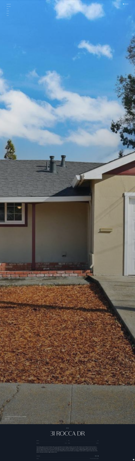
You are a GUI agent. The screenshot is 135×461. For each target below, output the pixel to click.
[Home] (125, 4)
